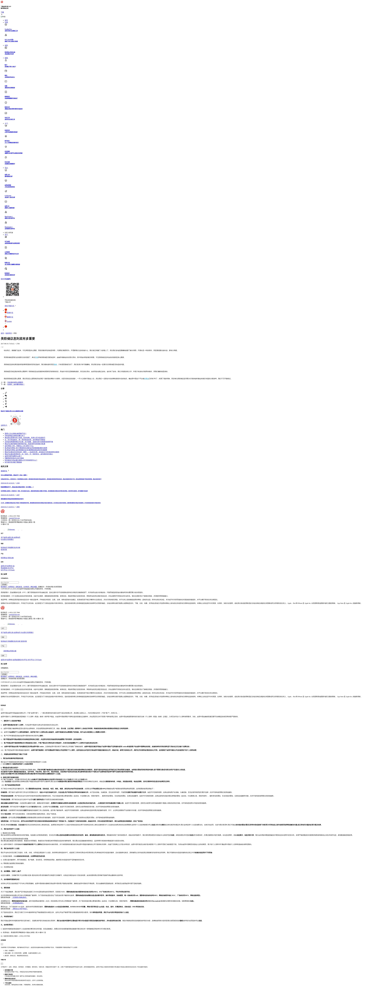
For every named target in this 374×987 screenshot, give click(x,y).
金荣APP (4, 566)
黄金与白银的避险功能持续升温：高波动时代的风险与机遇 (25, 444)
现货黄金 (4, 558)
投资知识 (4, 547)
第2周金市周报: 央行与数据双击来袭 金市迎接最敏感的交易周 (26, 448)
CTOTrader (11, 570)
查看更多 (4, 471)
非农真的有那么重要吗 (15, 382)
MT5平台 (4, 570)
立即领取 (4, 584)
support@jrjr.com (14, 518)
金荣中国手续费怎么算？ (13, 456)
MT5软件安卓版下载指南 (13, 462)
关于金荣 (4, 537)
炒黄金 (146, 378)
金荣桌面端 (17, 660)
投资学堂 (9, 333)
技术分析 (17, 547)
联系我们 (10, 539)
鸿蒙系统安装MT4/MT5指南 (14, 458)
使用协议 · (12, 587)
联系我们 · (4, 587)
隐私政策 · (19, 587)
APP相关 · (27, 587)
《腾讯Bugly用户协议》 (20, 909)
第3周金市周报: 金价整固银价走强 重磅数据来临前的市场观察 (26, 450)
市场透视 (10, 547)
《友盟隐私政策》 (18, 903)
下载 (2, 12)
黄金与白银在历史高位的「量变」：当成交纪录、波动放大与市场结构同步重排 (32, 452)
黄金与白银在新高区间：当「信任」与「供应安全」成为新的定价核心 (29, 454)
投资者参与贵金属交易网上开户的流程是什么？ (21, 460)
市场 (36, 357)
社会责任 (4, 539)
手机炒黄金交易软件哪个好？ (15, 435)
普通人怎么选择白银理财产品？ (15, 433)
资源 (3, 637)
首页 (2, 333)
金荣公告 (10, 537)
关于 (3, 628)
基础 (55, 364)
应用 (3, 655)
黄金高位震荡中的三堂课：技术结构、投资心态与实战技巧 (25, 437)
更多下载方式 (9, 306)
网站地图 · (34, 587)
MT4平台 (10, 568)
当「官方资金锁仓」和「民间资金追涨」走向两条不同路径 (25, 439)
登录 (2, 279)
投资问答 (4, 549)
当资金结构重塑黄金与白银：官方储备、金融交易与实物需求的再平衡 (29, 442)
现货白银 (10, 558)
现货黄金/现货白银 (9, 651)
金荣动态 (17, 537)
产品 (3, 646)
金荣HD (10, 566)
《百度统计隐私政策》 (19, 897)
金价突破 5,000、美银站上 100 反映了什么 (19, 446)
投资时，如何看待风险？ (16, 384)
